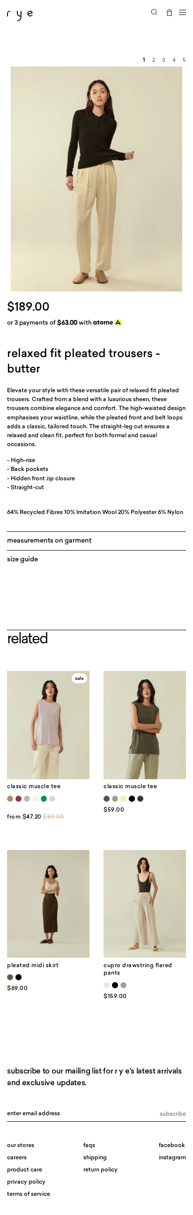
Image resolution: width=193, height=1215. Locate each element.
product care (24, 1170)
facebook (172, 1145)
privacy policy (26, 1182)
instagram (172, 1158)
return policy (100, 1170)
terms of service (28, 1194)
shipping (95, 1158)
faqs (89, 1145)
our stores (20, 1145)
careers (17, 1158)
